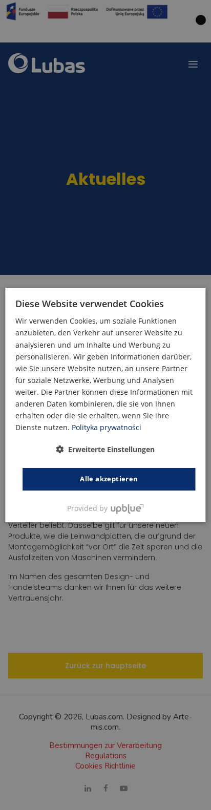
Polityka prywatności (106, 427)
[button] (105, 449)
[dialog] (105, 405)
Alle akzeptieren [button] (109, 478)
